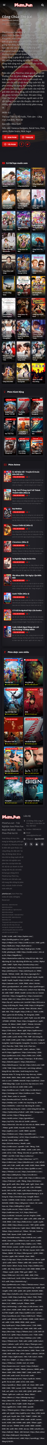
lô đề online (38, 1059)
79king (19, 1153)
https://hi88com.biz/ (24, 1222)
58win (37, 1165)
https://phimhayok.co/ (27, 971)
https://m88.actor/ (14, 1228)
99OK (14, 1077)
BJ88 (40, 1309)
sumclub (36, 1200)
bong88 (30, 1197)
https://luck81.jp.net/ (10, 1008)
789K (38, 1049)
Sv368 (10, 936)
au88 (13, 1184)
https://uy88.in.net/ (26, 1209)
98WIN (10, 1253)
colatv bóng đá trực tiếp (36, 1109)
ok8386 (38, 1426)
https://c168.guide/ (36, 1005)
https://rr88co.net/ (19, 1068)
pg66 (11, 1256)
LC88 (35, 1331)
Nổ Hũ (18, 1400)
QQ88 (12, 1413)
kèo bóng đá (37, 1037)
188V (13, 1419)
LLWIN (4, 1037)
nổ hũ (28, 1128)
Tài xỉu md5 (25, 1375)
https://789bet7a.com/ (21, 1240)
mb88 (4, 1187)
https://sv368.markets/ (25, 1259)
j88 (43, 1219)
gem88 (35, 1153)
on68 (41, 1385)
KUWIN (19, 1363)
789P (30, 1037)
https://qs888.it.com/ (27, 1313)
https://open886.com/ (27, 1134)
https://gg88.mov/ (14, 1052)
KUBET (24, 1024)
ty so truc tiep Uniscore (30, 1084)
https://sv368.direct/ (33, 1090)
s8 (18, 1027)
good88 (38, 1300)
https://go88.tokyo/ (9, 968)
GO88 (17, 1200)
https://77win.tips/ (26, 1059)
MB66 (37, 1124)
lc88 (42, 1250)
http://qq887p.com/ (23, 1413)
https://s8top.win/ (27, 1410)
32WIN (31, 1319)
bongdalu (26, 1043)
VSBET (10, 1059)
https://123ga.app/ (9, 1259)
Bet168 (4, 1140)
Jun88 (21, 1131)
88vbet (14, 1319)
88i (8, 1429)
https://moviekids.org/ (17, 1197)
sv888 (4, 1269)
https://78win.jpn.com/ (33, 1344)
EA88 (38, 1215)
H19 (41, 1084)
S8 (9, 1024)
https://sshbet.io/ (26, 1156)
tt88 (41, 1184)
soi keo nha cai (31, 993)
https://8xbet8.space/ (10, 1065)
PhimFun (20, 73)
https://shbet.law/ (25, 1159)
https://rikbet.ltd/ (8, 1124)
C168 (27, 1146)
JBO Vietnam (24, 1432)
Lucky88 (20, 1303)
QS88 (28, 1206)
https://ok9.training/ (9, 1306)
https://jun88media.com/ (11, 1284)
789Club (11, 974)
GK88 (32, 1303)
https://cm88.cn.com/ (27, 942)
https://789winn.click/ (25, 1331)
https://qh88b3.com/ (29, 1040)
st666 (20, 1347)
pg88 (41, 1021)
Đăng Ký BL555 (7, 1441)
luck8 (4, 1190)
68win (14, 1027)
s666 (37, 1027)
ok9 (8, 1165)
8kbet (13, 1024)
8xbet (28, 1228)
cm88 (4, 1153)
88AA (15, 1347)
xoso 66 (37, 1018)
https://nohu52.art (15, 1231)
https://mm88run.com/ (10, 1090)
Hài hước (22, 116)
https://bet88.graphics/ (11, 939)
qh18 (4, 1262)
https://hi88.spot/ (12, 1435)
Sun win (22, 1065)
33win (37, 1184)
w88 (23, 1422)
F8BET (24, 1372)
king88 (5, 1291)
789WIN (24, 1400)
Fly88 (31, 1018)
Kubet (32, 1203)
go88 (26, 939)
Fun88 (22, 1090)
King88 (17, 1011)
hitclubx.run (6, 1027)
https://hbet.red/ (30, 1212)
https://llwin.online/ (37, 1432)
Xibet (40, 1008)
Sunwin (4, 1200)
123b (32, 1187)
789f (31, 1225)
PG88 (42, 1137)
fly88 (15, 964)
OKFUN (41, 1353)
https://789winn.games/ (11, 1410)
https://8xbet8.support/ (11, 1062)
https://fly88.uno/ (8, 946)
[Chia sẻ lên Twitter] (27, 144)
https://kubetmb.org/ (18, 1281)
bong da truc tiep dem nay (26, 1074)
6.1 (9, 112)
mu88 (19, 1187)
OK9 (38, 1149)
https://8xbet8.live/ (28, 1062)
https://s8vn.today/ (29, 1052)
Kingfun (33, 1215)
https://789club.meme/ (30, 1284)
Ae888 (38, 1240)
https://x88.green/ (21, 1203)
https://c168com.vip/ (15, 1328)
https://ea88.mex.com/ (10, 1212)
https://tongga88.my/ (19, 996)
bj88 (23, 1228)
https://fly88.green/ (27, 949)
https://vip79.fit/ (8, 1121)
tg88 (24, 1030)
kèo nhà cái (22, 977)
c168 (36, 1162)
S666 (4, 1294)
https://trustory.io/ (27, 1027)
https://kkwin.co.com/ (21, 1225)
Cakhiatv (11, 1344)
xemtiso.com (18, 1002)
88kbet (4, 1338)
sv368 (41, 1011)
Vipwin (14, 1234)
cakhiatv (32, 1049)
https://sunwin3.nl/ (35, 996)
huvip (20, 1266)
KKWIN (25, 1319)
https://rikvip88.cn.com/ (35, 1278)
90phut (42, 961)
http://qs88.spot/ (8, 1325)
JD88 (31, 1275)
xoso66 (21, 1008)
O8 (36, 1203)
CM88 (19, 952)
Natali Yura (34, 128)
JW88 (26, 1275)
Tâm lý (14, 116)
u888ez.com (18, 1219)
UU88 (21, 1087)
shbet (31, 983)
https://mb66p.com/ (9, 1102)
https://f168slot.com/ (10, 1134)
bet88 (27, 1121)
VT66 (36, 1275)
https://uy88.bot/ (32, 1080)
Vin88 (29, 1234)
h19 (3, 1281)
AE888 (39, 1074)
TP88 (4, 1360)
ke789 (13, 1190)
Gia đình (11, 119)
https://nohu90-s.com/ (15, 1294)
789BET (4, 1156)
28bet (4, 1225)
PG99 (33, 1128)
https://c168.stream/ (30, 1306)
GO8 (20, 1391)
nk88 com (15, 1353)
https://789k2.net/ (9, 1275)
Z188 (34, 1325)
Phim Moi (10, 1046)
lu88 (3, 1011)
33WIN (11, 1203)
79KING (23, 1369)
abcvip (8, 1404)
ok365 (32, 1419)
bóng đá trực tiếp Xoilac (11, 1071)
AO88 (26, 1005)
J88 (21, 974)
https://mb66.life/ (8, 1106)
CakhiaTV (41, 1043)
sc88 (30, 1087)
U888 (21, 1178)
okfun (22, 1353)
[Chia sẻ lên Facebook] (21, 144)
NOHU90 (5, 1203)
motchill (27, 1002)
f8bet (41, 1153)
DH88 (37, 1015)
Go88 (26, 1049)
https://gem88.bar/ (26, 1118)
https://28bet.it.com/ (28, 1360)
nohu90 (29, 1200)
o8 (21, 986)
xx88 (15, 936)
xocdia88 (5, 1244)
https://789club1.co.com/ (11, 1171)
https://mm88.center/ (30, 952)
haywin (32, 1250)
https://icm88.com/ (26, 980)
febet (42, 1284)
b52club (37, 1024)
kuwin (9, 1347)
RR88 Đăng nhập (9, 1084)
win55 (4, 1319)
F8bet (12, 1168)
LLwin (18, 1084)
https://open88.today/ (10, 1137)
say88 (35, 1222)
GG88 (17, 974)
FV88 (8, 1234)
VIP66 (43, 1018)
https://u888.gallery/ (17, 1206)
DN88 (33, 1269)
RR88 (39, 971)
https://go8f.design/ (36, 986)
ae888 (21, 1140)
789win (5, 1128)
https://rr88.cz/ (26, 1011)
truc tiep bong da (30, 1102)
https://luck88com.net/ (10, 1438)
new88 (22, 993)
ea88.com (20, 1394)
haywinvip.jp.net (8, 1250)
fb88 (20, 1341)
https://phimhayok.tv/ (10, 971)
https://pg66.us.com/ (10, 1131)
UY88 (4, 1068)
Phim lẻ (19, 119)
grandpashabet (13, 986)
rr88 (3, 1040)
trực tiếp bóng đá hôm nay (22, 961)
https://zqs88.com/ (36, 1347)
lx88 (42, 1065)
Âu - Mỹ (28, 24)
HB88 (32, 1426)
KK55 (40, 1262)
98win (4, 1372)
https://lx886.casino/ (23, 1325)
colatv (37, 1106)
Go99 (18, 1278)
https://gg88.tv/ (8, 1369)
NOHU (20, 1037)
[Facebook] (26, 844)
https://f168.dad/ (9, 1181)
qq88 (43, 1259)
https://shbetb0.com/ (26, 1162)
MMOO (10, 1219)
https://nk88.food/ (28, 1316)
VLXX (25, 1046)
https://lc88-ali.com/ (28, 1237)
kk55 (38, 1250)
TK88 (35, 1297)
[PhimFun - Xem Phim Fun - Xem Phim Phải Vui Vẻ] (11, 816)
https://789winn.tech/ (10, 1341)
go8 (23, 1187)
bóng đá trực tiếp (32, 958)
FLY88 (38, 949)
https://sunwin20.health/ (34, 1294)
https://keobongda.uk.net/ (12, 1378)
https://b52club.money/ (11, 1143)
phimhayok (11, 952)
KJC (22, 939)
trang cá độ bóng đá (10, 1005)
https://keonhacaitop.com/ (28, 964)
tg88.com (11, 1394)
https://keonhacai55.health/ (12, 1049)
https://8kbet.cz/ (8, 1397)
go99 (9, 1184)
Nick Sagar (26, 131)
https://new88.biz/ (32, 1137)
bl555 (4, 1266)
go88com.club (36, 1247)
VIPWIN (26, 1300)
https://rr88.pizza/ (20, 990)
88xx (18, 1184)
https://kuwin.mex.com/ (11, 1366)
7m (35, 1272)
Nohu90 (22, 1080)
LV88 (15, 1291)
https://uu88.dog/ (19, 1297)
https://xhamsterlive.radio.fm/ (13, 958)
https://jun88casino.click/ (11, 1055)
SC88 (12, 1322)
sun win (26, 1215)
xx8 (32, 1309)
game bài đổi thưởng (15, 1015)
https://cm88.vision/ (9, 1146)
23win (42, 1080)
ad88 (36, 1309)
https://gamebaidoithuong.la (28, 1193)
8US (4, 1046)
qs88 (26, 1018)
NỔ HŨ (42, 1162)
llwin (16, 1250)
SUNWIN (16, 1080)
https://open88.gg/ (32, 1438)
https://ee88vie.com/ (27, 1093)
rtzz (16, 1391)
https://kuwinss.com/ (25, 1335)
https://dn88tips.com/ (28, 1338)
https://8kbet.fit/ (8, 1400)
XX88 (37, 942)
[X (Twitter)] (31, 844)
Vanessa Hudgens (19, 128)
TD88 (16, 1046)
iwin (14, 1288)
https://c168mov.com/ (36, 1178)
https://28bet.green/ (24, 1253)
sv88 (9, 1033)
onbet (25, 986)
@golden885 (39, 839)
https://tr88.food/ (8, 1278)
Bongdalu (30, 1015)
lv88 (8, 1375)
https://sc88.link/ (8, 1215)
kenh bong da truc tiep (29, 1071)
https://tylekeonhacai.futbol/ (13, 1112)
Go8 (24, 1363)
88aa (33, 1413)
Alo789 (24, 1099)
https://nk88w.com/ (35, 1266)
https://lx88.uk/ (7, 1432)
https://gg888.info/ (9, 1407)
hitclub (14, 977)
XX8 (28, 1309)
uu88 (28, 1077)
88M (37, 1385)
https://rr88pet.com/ (10, 942)
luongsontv (6, 977)
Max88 (23, 1143)
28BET (30, 1272)
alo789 (4, 990)
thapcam (31, 1404)
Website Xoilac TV (8, 1074)
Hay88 (29, 977)
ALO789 (11, 1156)
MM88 (42, 1124)
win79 (4, 1052)
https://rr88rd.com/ (9, 1162)
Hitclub (4, 974)
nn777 (35, 1159)
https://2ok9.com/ (9, 1149)
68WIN (4, 1219)
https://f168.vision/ (9, 1030)
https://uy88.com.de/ (10, 1209)
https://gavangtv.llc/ (31, 974)
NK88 (23, 1184)
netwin (4, 1024)
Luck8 (15, 1037)
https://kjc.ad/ (7, 1002)
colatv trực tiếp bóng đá (25, 1106)
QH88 (14, 1335)
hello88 (21, 1256)
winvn (33, 1240)
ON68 (19, 1024)
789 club (32, 1231)
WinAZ (41, 1319)
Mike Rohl (16, 123)
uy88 (17, 1344)
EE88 (39, 1052)
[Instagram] (42, 844)
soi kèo (9, 1115)
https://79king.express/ (22, 1115)
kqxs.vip (5, 1206)
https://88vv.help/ (8, 1331)
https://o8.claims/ (23, 1350)
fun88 (4, 1033)
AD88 (24, 1309)
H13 (18, 1275)
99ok (19, 1077)
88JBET (4, 1357)
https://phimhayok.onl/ (10, 949)
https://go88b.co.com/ (33, 1168)
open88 (32, 1131)
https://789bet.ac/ (9, 1363)
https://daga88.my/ (14, 955)
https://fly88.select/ (23, 946)
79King (32, 1146)
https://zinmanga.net (10, 1093)
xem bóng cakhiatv (35, 1068)
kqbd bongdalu (15, 1043)
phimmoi (30, 1369)
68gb (4, 1184)
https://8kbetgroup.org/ (25, 1397)
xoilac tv (16, 1096)
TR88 (39, 1244)
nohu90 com (39, 1429)
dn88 (27, 1322)
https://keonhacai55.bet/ (11, 1099)
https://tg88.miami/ (16, 1357)
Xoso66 (22, 1128)
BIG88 (17, 993)
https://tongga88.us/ (30, 1021)
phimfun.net (6, 894)
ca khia (35, 961)
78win (21, 1005)
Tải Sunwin (16, 1033)
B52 (15, 1193)
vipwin (32, 1322)
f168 (37, 1146)
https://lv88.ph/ (32, 1366)
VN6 (25, 1357)
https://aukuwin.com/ (10, 983)
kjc (42, 1228)
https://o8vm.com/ (33, 1065)
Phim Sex (32, 1046)
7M (25, 1015)
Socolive (34, 1043)
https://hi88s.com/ (29, 1055)
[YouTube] (37, 844)
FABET (11, 993)
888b (32, 1256)
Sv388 (4, 936)
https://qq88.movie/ (34, 1030)
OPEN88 (6, 1021)
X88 (30, 1262)
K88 (7, 1011)
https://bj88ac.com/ (28, 1244)
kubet (14, 1262)
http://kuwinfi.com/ (18, 1269)
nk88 (23, 1077)
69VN (22, 1419)
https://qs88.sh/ (29, 1378)
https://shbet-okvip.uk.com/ (12, 1018)
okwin (16, 1338)
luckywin (19, 1215)
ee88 (40, 1203)
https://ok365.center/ (10, 1118)
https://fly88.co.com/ (10, 1178)
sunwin (36, 980)
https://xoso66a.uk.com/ (11, 1316)
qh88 (18, 1382)
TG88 (9, 1068)
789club (30, 1024)
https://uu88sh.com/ (15, 1300)
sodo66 (17, 1244)
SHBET (9, 964)
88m (18, 1416)
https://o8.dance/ (8, 1350)
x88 (22, 1165)
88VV (39, 1372)
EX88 (25, 1087)
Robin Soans (14, 131)
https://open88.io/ (9, 1385)
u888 (4, 964)
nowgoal (5, 1087)
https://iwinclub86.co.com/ (32, 1171)
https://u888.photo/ (14, 1175)
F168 (14, 1153)
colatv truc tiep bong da (11, 1109)
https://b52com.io (38, 1002)
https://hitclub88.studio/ (11, 1237)
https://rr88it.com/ (34, 1033)
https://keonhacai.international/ (29, 968)
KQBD (19, 1404)
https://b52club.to (34, 1181)
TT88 (12, 1011)
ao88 (11, 1244)
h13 (8, 1360)
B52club (34, 1008)
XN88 (41, 1291)
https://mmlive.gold (34, 1190)
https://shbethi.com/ (10, 1159)
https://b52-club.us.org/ (26, 999)
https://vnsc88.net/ (29, 1175)
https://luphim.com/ (25, 936)
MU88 (9, 1077)
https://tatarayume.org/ (26, 1288)
